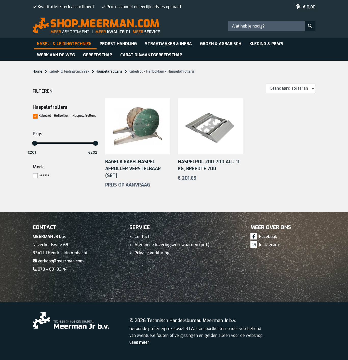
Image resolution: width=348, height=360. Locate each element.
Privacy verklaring (152, 253)
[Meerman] (53, 5)
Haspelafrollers (109, 71)
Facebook (267, 236)
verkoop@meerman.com (60, 261)
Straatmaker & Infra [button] (168, 43)
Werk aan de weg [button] (56, 55)
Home (37, 71)
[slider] (34, 143)
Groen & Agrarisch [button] (220, 43)
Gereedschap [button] (97, 55)
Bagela (44, 175)
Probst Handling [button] (118, 43)
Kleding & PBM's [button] (266, 43)
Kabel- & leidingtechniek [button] (64, 43)
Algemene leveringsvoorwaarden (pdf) (172, 244)
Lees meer (139, 342)
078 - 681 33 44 (52, 269)
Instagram (268, 244)
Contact (142, 236)
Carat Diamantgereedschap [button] (151, 55)
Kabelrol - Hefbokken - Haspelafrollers (67, 115)
